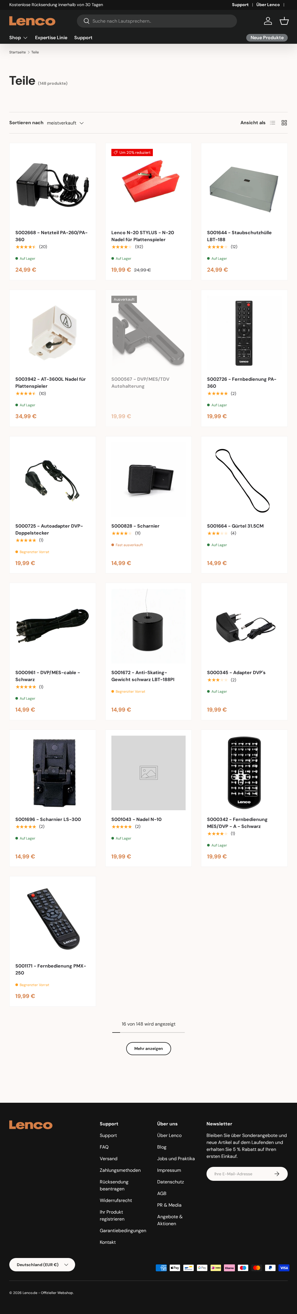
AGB (161, 1193)
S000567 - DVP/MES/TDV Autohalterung (140, 382)
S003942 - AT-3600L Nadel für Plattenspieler (50, 382)
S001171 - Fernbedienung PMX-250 (50, 969)
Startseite (17, 52)
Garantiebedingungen (123, 1231)
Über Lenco (268, 4)
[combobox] (157, 21)
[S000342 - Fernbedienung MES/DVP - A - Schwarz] (244, 773)
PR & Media (169, 1205)
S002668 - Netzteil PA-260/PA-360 (51, 236)
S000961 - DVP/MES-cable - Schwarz (47, 676)
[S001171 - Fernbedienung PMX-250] (52, 919)
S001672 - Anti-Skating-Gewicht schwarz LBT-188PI (142, 676)
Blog (161, 1147)
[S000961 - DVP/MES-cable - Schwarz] (52, 626)
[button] (284, 21)
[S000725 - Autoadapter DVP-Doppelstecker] (52, 479)
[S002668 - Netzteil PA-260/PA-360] (52, 186)
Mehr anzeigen (148, 1048)
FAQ (104, 1147)
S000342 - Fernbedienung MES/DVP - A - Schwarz (237, 822)
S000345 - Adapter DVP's (236, 672)
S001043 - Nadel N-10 (136, 819)
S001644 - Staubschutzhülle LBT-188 (239, 236)
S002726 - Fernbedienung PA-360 (241, 382)
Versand (108, 1159)
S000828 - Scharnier (135, 526)
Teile (35, 52)
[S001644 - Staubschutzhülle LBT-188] (244, 186)
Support (240, 4)
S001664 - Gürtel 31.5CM (235, 526)
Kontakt (108, 1242)
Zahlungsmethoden (120, 1170)
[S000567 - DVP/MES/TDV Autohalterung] (148, 333)
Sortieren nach (26, 123)
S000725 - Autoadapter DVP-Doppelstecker (49, 529)
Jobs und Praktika (176, 1159)
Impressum (169, 1170)
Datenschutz (170, 1182)
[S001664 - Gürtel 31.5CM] (244, 479)
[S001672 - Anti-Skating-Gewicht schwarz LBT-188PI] (148, 626)
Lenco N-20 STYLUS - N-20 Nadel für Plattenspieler (142, 236)
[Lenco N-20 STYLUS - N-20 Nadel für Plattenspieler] (148, 186)
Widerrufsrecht (116, 1200)
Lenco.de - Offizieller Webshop (48, 1292)
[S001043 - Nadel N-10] (148, 773)
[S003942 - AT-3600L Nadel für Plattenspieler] (52, 333)
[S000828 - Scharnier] (148, 479)
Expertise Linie (51, 38)
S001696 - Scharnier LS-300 (48, 819)
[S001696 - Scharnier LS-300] (52, 773)
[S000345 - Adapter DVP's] (244, 626)
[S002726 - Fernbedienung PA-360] (244, 333)
